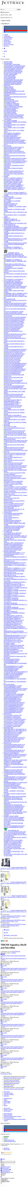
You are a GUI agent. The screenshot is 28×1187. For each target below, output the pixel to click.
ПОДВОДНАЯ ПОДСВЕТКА (12, 659)
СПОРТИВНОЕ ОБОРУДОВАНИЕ (13, 513)
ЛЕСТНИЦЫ (7, 408)
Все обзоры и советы (6, 1073)
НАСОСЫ (6, 451)
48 (13, 953)
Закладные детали (8, 1086)
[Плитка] (1, 954)
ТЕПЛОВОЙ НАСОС (9, 224)
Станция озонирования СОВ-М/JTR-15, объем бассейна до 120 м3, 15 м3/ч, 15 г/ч (13, 916)
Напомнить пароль (6, 1166)
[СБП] (5, 1138)
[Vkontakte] (4, 29)
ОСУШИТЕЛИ (8, 531)
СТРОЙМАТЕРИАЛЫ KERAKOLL (13, 772)
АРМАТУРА (7, 85)
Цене (13, 951)
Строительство (8, 38)
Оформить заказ (5, 1181)
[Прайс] (4, 954)
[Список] (3, 954)
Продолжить (4, 1179)
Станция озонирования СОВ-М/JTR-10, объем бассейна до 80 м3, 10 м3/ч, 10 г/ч (14, 869)
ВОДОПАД (7, 157)
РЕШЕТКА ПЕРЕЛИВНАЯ (11, 753)
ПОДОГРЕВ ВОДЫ (9, 684)
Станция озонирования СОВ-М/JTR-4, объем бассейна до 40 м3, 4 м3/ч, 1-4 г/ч (13, 920)
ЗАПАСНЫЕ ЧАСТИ (9, 299)
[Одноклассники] (5, 941)
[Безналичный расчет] (10, 1141)
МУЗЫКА (6, 795)
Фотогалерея (7, 43)
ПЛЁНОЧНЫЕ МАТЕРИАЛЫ (12, 534)
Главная (6, 34)
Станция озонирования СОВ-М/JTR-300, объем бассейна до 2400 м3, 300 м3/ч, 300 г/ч (14, 897)
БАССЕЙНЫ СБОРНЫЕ (10, 120)
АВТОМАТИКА (8, 63)
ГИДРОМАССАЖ (8, 196)
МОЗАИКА (7, 425)
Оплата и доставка (9, 44)
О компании (7, 36)
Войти (2, 1165)
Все (15, 953)
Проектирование (8, 37)
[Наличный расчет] (9, 1140)
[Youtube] (4, 30)
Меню (5, 51)
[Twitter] (3, 941)
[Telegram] (4, 32)
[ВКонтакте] (1, 941)
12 (11, 953)
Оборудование (7, 41)
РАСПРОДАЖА (8, 61)
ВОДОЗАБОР (7, 145)
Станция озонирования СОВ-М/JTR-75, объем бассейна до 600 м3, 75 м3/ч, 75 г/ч (13, 883)
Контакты (6, 45)
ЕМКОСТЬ (7, 217)
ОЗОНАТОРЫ (8, 512)
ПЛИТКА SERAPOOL (10, 551)
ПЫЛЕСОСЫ (7, 743)
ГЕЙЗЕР (6, 176)
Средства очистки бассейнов (11, 1080)
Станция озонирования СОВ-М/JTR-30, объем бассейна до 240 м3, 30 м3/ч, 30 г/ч (13, 912)
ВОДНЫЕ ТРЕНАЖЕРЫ (10, 136)
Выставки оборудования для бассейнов (14, 1077)
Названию (17, 951)
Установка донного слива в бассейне (13, 1089)
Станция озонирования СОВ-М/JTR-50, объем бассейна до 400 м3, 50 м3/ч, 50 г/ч (13, 925)
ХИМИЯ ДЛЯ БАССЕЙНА (11, 816)
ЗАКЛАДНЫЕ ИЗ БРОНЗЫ (11, 226)
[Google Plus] (6, 941)
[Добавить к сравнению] (2, 967)
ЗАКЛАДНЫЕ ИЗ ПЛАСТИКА (12, 280)
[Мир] (6, 1137)
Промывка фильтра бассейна (11, 1083)
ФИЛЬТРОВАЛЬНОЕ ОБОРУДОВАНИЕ (15, 796)
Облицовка (7, 40)
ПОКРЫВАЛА (8, 713)
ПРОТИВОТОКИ (8, 727)
